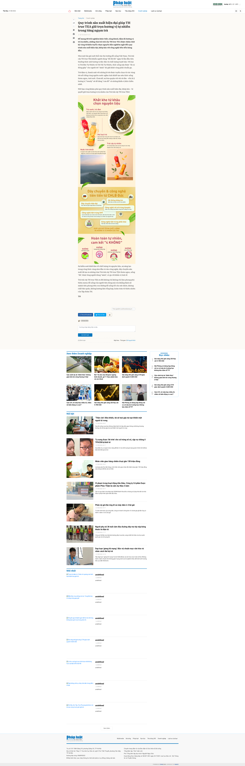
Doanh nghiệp (142, 11)
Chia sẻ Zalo (101, 314)
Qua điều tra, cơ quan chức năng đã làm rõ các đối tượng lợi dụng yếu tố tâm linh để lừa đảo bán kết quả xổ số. (121, 449)
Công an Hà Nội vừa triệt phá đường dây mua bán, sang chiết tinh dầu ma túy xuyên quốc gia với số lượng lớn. (120, 536)
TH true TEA (85, 320)
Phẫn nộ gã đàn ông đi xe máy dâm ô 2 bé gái (115, 505)
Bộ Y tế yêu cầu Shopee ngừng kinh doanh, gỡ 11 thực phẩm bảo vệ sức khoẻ (106, 377)
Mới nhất (77, 11)
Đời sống (99, 11)
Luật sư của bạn (156, 11)
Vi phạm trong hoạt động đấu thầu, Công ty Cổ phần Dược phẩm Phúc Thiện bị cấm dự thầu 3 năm (120, 484)
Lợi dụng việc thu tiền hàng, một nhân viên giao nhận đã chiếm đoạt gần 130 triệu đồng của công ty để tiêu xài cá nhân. (121, 468)
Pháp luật (108, 11)
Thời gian (123, 340)
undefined (99, 575)
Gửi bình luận (85, 335)
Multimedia (88, 11)
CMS (163, 764)
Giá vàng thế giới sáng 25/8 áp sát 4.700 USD (106, 404)
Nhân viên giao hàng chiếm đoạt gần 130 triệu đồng (117, 461)
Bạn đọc (118, 11)
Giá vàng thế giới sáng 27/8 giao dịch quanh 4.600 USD (133, 376)
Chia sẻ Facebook (86, 314)
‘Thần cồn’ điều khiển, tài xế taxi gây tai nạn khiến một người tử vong (118, 419)
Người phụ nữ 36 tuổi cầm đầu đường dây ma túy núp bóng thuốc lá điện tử (120, 528)
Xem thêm (107, 728)
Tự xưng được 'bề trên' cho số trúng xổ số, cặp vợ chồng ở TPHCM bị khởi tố (120, 440)
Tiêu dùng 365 (129, 11)
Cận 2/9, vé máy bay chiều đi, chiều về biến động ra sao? (79, 404)
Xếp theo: (116, 340)
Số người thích (131, 340)
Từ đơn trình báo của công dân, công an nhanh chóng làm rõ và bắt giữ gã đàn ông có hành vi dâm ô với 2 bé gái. (120, 511)
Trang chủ (81, 18)
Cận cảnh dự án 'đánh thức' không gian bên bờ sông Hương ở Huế (79, 376)
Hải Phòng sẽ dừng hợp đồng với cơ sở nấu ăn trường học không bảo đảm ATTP (133, 405)
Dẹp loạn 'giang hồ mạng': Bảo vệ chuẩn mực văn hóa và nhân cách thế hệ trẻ (119, 549)
